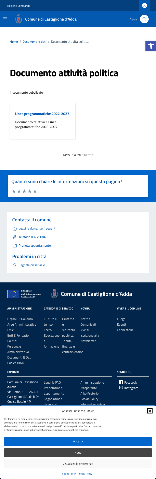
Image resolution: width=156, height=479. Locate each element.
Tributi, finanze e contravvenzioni (73, 346)
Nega (78, 452)
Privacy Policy (85, 474)
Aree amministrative (21, 324)
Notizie (85, 318)
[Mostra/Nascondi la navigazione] (4, 18)
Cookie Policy (69, 474)
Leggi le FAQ (52, 382)
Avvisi (84, 329)
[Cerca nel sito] (144, 19)
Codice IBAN (15, 362)
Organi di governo (20, 318)
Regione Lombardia (18, 5)
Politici (12, 340)
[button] (150, 46)
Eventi (121, 324)
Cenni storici (125, 329)
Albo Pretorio (89, 393)
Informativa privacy (93, 404)
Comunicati (88, 324)
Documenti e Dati (19, 357)
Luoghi (121, 318)
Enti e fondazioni (19, 335)
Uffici (10, 329)
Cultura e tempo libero (50, 324)
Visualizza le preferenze (78, 463)
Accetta (78, 441)
